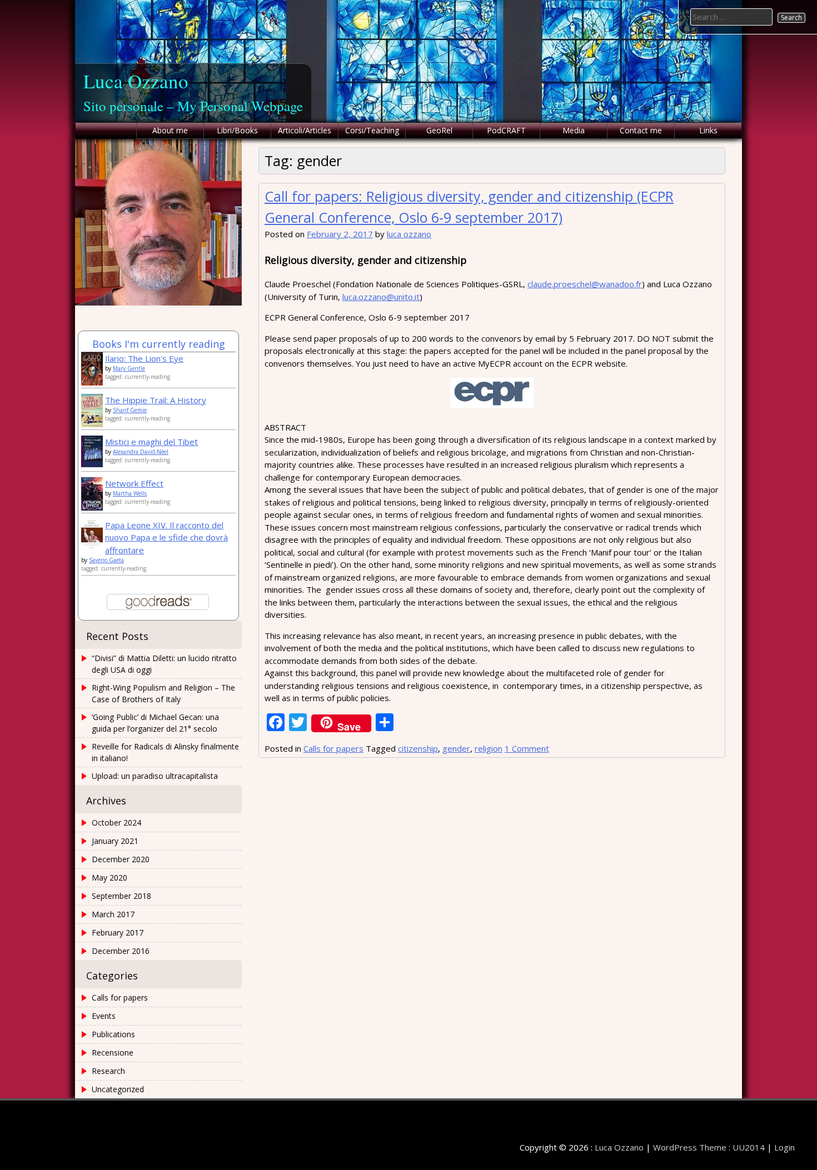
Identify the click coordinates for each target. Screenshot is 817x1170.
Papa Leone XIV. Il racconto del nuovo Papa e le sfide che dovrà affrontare (166, 537)
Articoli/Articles (304, 130)
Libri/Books (237, 130)
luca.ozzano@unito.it (381, 296)
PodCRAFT (506, 130)
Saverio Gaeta (106, 560)
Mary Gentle (129, 368)
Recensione (112, 1052)
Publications (113, 1034)
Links (708, 130)
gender (456, 748)
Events (104, 1016)
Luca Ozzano (135, 81)
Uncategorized (118, 1089)
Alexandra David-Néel (140, 452)
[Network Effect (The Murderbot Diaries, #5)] (92, 507)
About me (170, 130)
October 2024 (116, 822)
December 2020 (121, 859)
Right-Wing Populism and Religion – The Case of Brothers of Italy (163, 693)
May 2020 (109, 877)
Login (784, 1147)
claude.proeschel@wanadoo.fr (584, 283)
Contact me (641, 130)
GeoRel (439, 130)
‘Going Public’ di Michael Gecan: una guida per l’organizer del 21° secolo (155, 723)
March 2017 (113, 914)
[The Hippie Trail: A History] (92, 424)
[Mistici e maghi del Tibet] (92, 463)
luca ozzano (409, 233)
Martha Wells (130, 493)
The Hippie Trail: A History (155, 400)
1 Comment (527, 748)
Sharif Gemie (130, 410)
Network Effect (134, 483)
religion (488, 748)
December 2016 (121, 951)
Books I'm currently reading (158, 344)
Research (108, 1071)
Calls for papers (333, 748)
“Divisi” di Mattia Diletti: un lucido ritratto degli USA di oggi (164, 664)
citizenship (418, 748)
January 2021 (115, 841)
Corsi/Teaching (372, 130)
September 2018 (121, 896)
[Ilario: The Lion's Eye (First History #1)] (92, 382)
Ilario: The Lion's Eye (144, 358)
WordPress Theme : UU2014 (709, 1147)
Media (573, 130)
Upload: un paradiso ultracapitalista (155, 776)
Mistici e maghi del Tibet (151, 441)
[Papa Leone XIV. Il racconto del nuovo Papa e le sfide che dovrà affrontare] (92, 545)
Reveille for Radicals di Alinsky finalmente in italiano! (165, 752)
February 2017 (117, 932)
